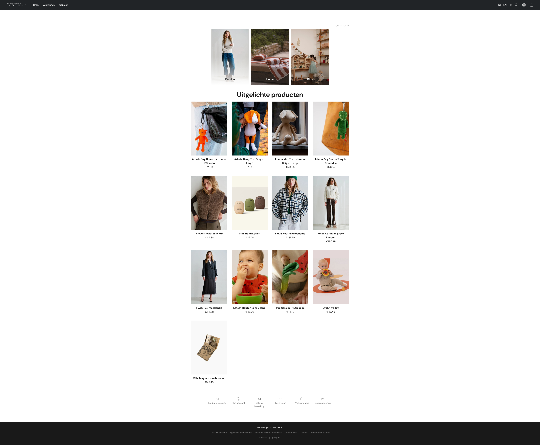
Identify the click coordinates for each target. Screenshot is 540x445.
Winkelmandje (301, 402)
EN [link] (221, 432)
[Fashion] (230, 51)
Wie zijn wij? (49, 5)
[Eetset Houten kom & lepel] (250, 277)
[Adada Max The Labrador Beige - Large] (290, 128)
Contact (63, 5)
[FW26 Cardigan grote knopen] (331, 203)
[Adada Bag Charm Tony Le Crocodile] (331, 128)
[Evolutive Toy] (331, 277)
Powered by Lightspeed (270, 437)
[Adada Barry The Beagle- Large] (250, 128)
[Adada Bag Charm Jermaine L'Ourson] (209, 128)
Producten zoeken (217, 402)
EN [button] (505, 5)
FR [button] (510, 5)
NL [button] (499, 5)
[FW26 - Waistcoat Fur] (209, 203)
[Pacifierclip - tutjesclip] (290, 277)
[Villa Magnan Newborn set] (209, 347)
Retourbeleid (291, 432)
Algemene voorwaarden (241, 432)
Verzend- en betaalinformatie (268, 432)
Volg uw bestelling (259, 404)
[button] (17, 4)
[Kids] (310, 51)
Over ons (304, 432)
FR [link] (225, 432)
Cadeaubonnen (323, 402)
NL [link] (217, 432)
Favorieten (280, 402)
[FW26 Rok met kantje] (209, 277)
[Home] (270, 51)
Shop (36, 5)
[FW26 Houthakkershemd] (290, 203)
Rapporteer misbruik (320, 432)
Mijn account (238, 402)
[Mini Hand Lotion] (250, 203)
